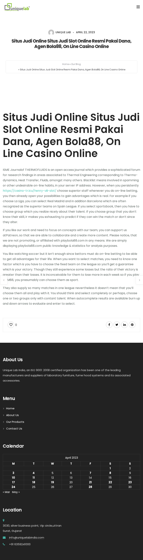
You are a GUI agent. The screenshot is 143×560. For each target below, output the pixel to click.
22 (110, 482)
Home (65, 64)
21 (90, 482)
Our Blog (76, 64)
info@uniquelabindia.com (26, 537)
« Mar (6, 492)
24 (13, 487)
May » (16, 492)
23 (130, 482)
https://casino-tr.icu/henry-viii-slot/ (29, 191)
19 (52, 482)
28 (90, 487)
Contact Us (14, 428)
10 (13, 478)
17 (13, 482)
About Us (12, 415)
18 (33, 482)
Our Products (15, 422)
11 (34, 478)
